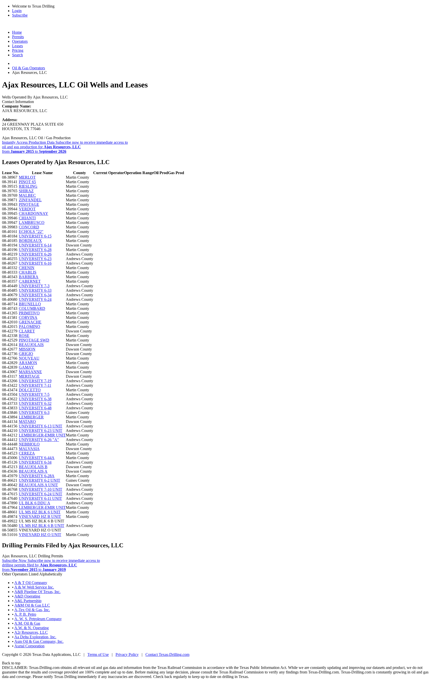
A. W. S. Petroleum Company (38, 619)
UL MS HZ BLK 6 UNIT (40, 512)
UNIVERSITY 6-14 (35, 245)
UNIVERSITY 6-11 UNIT (40, 498)
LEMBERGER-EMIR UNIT (42, 435)
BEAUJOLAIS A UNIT (38, 485)
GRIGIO (26, 354)
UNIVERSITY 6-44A (37, 458)
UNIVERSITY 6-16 (35, 263)
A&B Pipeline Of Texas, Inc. (37, 592)
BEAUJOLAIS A (33, 471)
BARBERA (28, 277)
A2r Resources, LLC (31, 632)
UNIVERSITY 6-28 (35, 250)
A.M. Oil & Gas (27, 623)
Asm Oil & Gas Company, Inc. (39, 641)
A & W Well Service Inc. (34, 587)
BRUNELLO (30, 304)
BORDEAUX (30, 240)
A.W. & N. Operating (31, 628)
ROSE (24, 335)
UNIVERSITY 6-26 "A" (39, 439)
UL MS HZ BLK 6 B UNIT (41, 525)
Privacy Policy (127, 654)
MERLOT (27, 177)
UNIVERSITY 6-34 (35, 295)
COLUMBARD (32, 308)
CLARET (27, 331)
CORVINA (28, 317)
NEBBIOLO (29, 444)
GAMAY (26, 367)
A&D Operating (27, 596)
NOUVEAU (29, 358)
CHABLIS (27, 272)
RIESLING (28, 186)
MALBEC (27, 195)
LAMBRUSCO (31, 222)
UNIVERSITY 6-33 (35, 290)
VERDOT (27, 209)
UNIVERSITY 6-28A (37, 476)
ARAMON (28, 363)
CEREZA (27, 453)
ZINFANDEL (30, 200)
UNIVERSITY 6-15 (35, 236)
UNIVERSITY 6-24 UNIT (40, 494)
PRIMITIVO (29, 313)
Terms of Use (98, 654)
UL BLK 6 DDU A (34, 503)
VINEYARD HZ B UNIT (40, 516)
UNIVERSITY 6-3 (34, 412)
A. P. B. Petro (25, 614)
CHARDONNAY (33, 213)
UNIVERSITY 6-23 (35, 259)
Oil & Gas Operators (28, 68)
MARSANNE (30, 372)
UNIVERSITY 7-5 (34, 394)
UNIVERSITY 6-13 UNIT (40, 426)
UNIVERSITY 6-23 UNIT (40, 430)
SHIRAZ (26, 191)
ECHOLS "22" (31, 231)
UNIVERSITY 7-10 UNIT (40, 489)
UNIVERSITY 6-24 (35, 299)
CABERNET (30, 281)
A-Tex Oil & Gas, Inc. (32, 610)
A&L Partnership (27, 601)
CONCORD (29, 227)
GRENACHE (30, 322)
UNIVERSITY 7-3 (34, 286)
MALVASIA (29, 449)
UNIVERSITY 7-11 (35, 385)
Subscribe (20, 15)
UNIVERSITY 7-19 (35, 381)
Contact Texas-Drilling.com (167, 654)
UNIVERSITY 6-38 (35, 399)
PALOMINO (29, 326)
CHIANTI (27, 218)
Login (17, 11)
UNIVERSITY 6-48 (35, 408)
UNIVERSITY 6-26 (35, 254)
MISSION (27, 349)
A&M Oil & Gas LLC (32, 605)
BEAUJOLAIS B (33, 467)
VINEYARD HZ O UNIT (40, 534)
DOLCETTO (30, 390)
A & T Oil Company (30, 582)
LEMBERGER (31, 417)
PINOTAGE (29, 204)
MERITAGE (29, 376)
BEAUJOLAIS (31, 345)
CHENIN (26, 268)
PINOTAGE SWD (34, 340)
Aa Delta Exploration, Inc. (35, 637)
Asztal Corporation (29, 646)
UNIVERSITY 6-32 (35, 403)
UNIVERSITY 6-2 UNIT (39, 480)
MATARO (27, 421)
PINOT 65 (27, 182)
